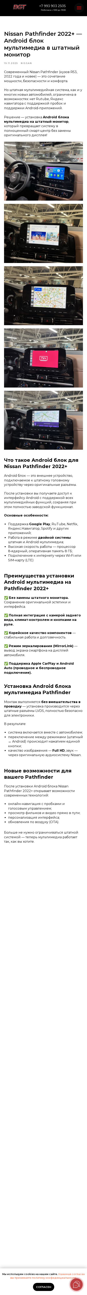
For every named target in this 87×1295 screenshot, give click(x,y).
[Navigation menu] (79, 7)
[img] (20, 7)
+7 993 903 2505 (52, 6)
